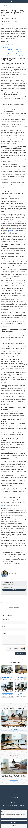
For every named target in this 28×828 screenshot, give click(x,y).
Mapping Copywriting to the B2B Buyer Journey (14, 44)
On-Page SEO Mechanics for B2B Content (12, 49)
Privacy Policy (14, 794)
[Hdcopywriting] (14, 2)
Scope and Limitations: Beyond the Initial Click (14, 55)
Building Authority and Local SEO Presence (13, 53)
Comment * (5, 633)
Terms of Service (14, 797)
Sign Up (14, 589)
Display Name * (5, 619)
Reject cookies (14, 822)
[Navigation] (25, 1)
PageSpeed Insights (12, 230)
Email (3, 626)
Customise (14, 825)
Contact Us (14, 792)
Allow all (14, 818)
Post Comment (20, 653)
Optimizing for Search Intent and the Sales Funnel (14, 51)
